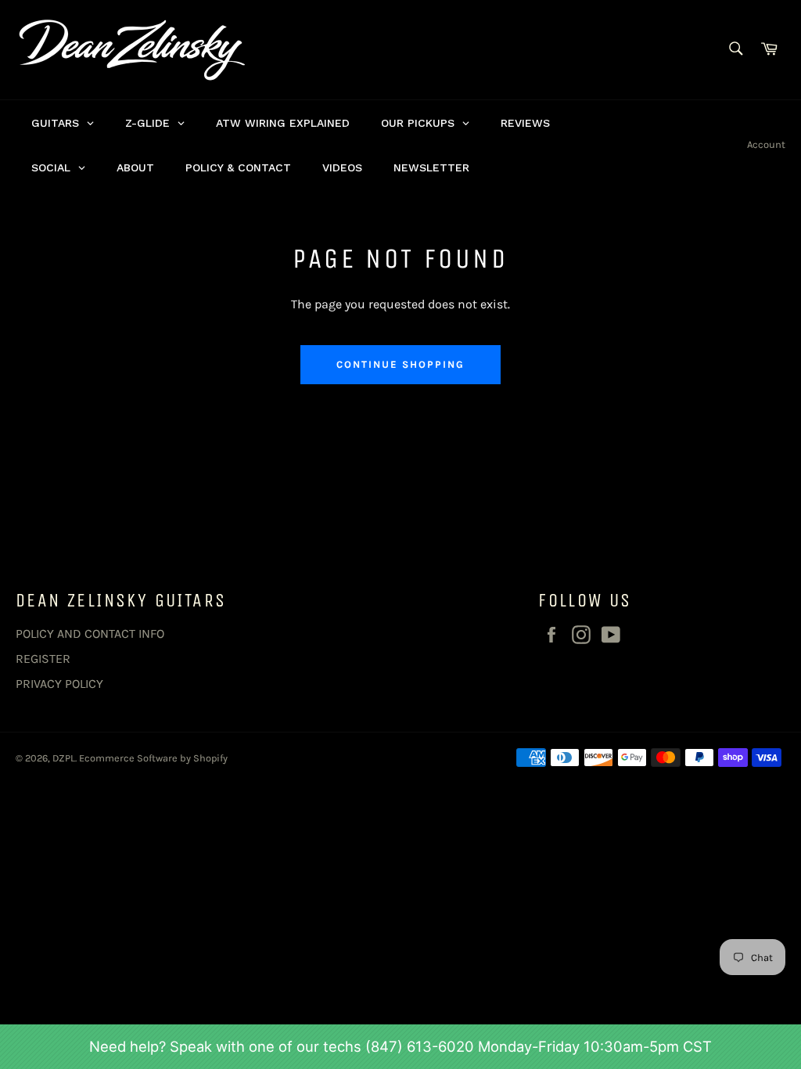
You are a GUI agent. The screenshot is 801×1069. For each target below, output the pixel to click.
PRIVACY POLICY (59, 683)
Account (766, 144)
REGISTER (43, 658)
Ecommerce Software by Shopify (153, 758)
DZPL (63, 758)
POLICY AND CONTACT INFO (90, 633)
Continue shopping (400, 364)
